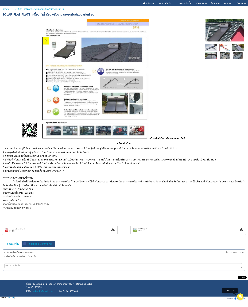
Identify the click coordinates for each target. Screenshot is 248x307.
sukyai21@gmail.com (43, 291)
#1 (5, 252)
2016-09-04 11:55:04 (236, 252)
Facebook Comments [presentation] (40, 243)
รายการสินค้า (16, 9)
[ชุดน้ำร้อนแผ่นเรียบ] (225, 55)
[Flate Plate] (238, 55)
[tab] (11, 244)
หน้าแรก (6, 9)
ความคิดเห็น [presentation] (12, 243)
